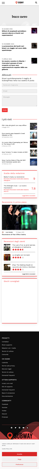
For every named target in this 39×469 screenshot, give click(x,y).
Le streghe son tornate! (21, 255)
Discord (4, 414)
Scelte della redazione (23, 178)
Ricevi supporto (7, 345)
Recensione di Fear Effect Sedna (14, 234)
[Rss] (27, 427)
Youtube (4, 407)
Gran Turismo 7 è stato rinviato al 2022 (14, 152)
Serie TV (6, 191)
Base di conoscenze (8, 393)
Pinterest (5, 417)
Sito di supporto (7, 386)
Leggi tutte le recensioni (28, 195)
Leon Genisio (9, 232)
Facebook (5, 404)
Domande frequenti (8, 375)
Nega (19, 459)
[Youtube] (23, 427)
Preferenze (19, 464)
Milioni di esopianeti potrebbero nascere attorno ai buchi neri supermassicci (14, 33)
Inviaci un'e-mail (7, 383)
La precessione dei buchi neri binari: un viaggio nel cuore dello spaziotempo (14, 48)
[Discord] (19, 427)
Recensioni (7, 178)
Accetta (19, 454)
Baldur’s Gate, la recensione (14, 177)
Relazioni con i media (9, 348)
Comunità (5, 354)
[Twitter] (15, 427)
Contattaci (5, 341)
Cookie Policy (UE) (7, 448)
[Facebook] (11, 427)
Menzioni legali (6, 369)
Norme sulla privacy (8, 365)
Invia (5, 110)
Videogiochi (7, 180)
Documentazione (7, 396)
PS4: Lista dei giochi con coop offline (14, 125)
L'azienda (5, 362)
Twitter (4, 410)
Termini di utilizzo (7, 351)
